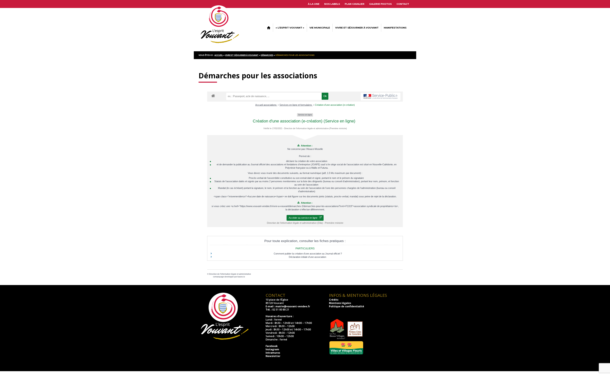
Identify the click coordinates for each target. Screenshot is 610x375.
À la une (313, 3)
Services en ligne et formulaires (296, 105)
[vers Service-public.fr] (380, 96)
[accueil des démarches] (213, 96)
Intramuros (273, 352)
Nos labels (332, 3)
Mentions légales (340, 303)
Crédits (333, 299)
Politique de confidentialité (346, 306)
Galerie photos (380, 3)
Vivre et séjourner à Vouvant (357, 27)
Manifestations (395, 27)
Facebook (272, 346)
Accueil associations (266, 105)
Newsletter (273, 356)
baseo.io (241, 277)
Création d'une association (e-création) (335, 105)
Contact (402, 3)
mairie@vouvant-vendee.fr (292, 306)
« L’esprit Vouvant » (290, 27)
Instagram (272, 349)
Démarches (267, 55)
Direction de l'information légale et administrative (230, 274)
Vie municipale (319, 27)
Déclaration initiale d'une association (308, 257)
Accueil (268, 27)
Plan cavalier (354, 3)
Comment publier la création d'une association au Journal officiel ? (308, 253)
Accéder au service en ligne (304, 217)
